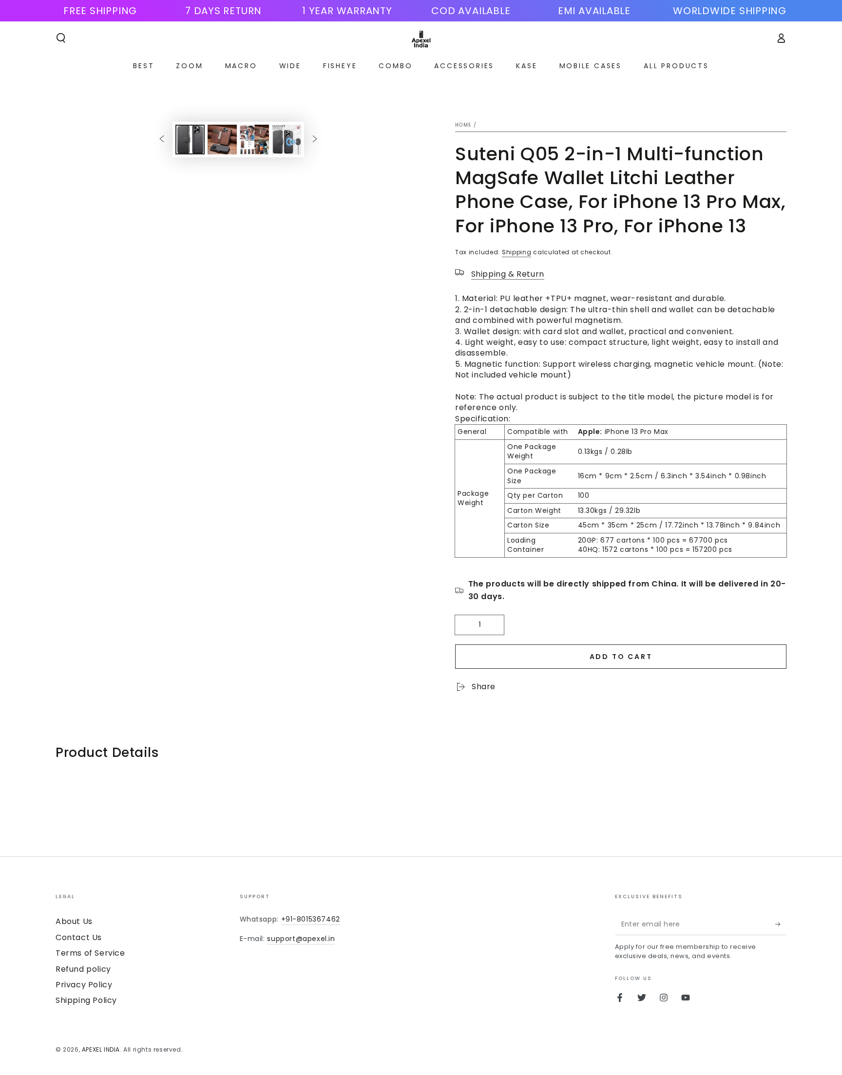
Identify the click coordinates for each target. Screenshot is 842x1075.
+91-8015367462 (310, 919)
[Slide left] (161, 139)
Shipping (517, 252)
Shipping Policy (86, 1000)
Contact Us (79, 937)
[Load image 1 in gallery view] (190, 139)
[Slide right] (314, 139)
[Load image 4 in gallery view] (286, 139)
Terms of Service (90, 953)
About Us (74, 921)
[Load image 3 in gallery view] (254, 139)
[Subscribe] (780, 924)
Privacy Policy (84, 984)
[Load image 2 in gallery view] (222, 139)
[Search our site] (61, 38)
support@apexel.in (301, 938)
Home (463, 125)
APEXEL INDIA (101, 1049)
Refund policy (83, 969)
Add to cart (621, 656)
